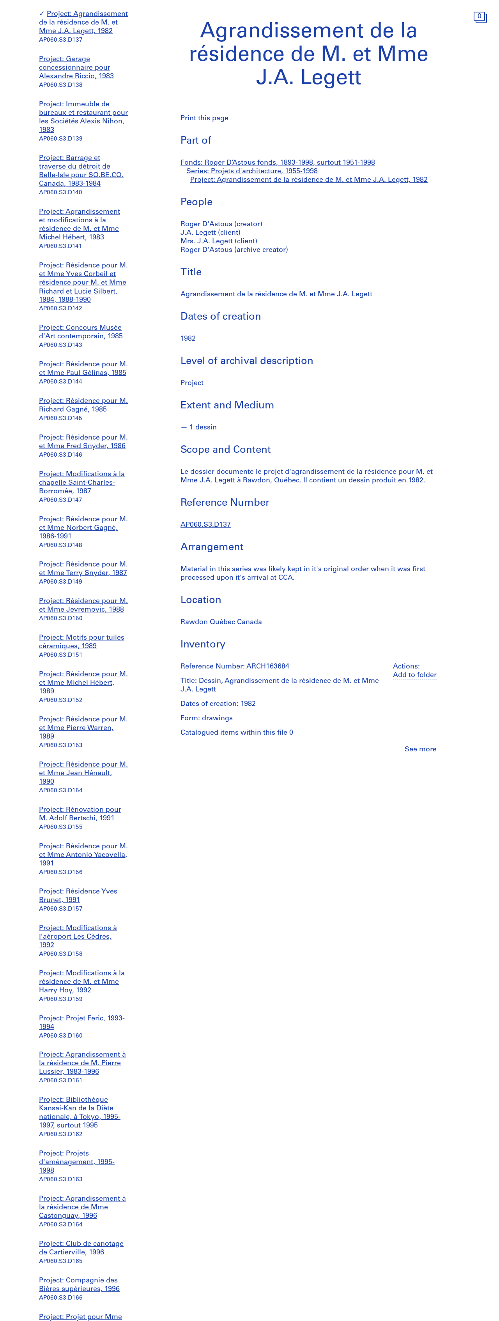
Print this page (204, 118)
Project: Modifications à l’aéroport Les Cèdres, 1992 (78, 937)
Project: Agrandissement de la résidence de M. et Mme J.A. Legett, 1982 (83, 23)
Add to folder (415, 675)
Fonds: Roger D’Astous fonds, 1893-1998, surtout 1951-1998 (277, 163)
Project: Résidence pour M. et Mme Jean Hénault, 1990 (83, 774)
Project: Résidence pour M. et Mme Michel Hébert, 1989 (83, 683)
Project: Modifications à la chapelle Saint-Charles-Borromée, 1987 (82, 483)
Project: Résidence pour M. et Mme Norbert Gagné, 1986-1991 (83, 528)
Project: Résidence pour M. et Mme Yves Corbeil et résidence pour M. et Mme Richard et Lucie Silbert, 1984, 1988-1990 (83, 283)
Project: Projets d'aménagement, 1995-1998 (77, 1162)
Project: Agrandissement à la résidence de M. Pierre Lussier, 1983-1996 (82, 1064)
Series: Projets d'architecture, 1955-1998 (252, 171)
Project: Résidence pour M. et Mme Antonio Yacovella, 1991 (83, 855)
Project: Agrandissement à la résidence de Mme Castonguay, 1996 (82, 1208)
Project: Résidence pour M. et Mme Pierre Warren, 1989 (83, 728)
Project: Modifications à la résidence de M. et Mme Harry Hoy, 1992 (82, 982)
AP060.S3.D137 (205, 525)
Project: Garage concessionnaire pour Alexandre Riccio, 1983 (76, 68)
